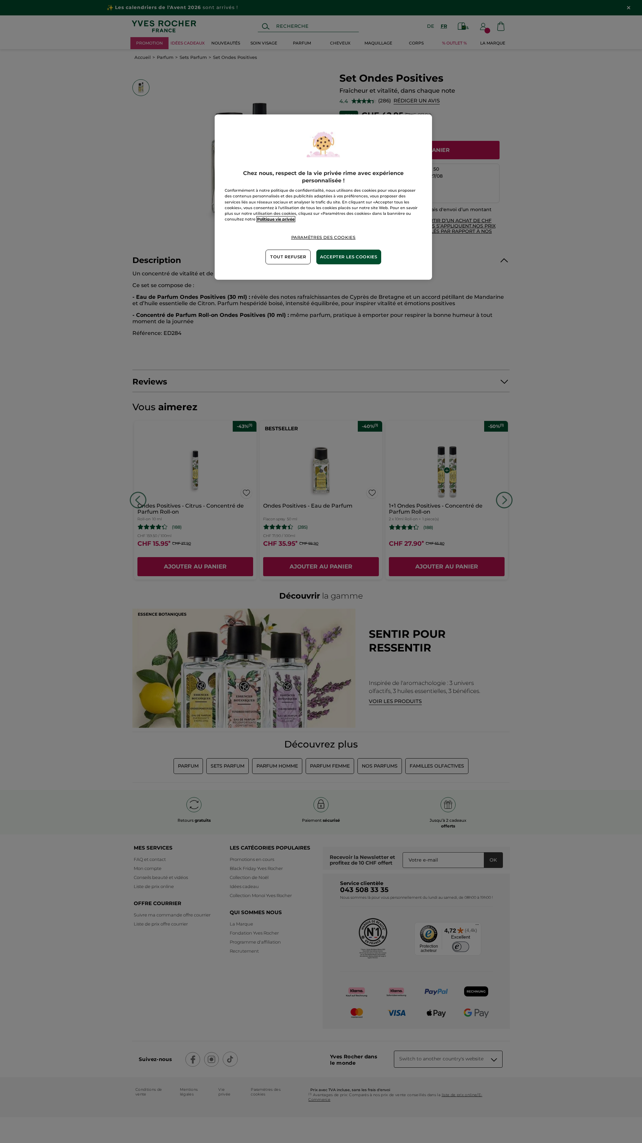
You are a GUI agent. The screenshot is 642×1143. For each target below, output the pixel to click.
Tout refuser (288, 256)
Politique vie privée (276, 219)
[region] (323, 197)
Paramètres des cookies (323, 237)
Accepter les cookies (349, 256)
